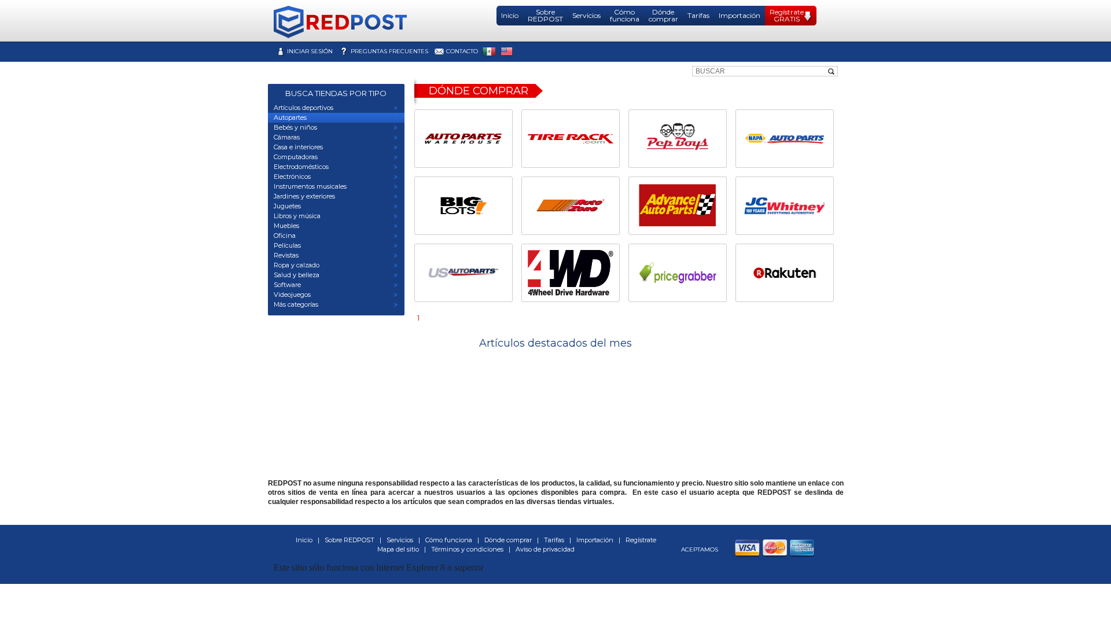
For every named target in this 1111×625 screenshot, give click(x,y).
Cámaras (287, 137)
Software (287, 285)
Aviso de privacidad (545, 549)
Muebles (286, 226)
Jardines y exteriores (304, 196)
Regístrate (641, 540)
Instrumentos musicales (310, 186)
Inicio (509, 15)
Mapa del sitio (398, 549)
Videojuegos (292, 295)
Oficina (285, 235)
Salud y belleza (296, 275)
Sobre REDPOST (545, 15)
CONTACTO (462, 51)
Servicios (586, 15)
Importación (739, 15)
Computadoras (296, 157)
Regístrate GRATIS (787, 15)
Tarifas (698, 15)
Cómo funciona (624, 15)
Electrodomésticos (301, 167)
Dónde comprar (663, 15)
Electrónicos (292, 176)
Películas (287, 245)
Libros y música (297, 216)
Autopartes (290, 117)
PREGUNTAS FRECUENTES (389, 51)
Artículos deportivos (303, 108)
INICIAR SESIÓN (310, 51)
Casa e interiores (298, 147)
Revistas (286, 255)
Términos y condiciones (467, 549)
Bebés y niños (295, 127)
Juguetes (287, 206)
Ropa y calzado (296, 265)
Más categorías (296, 304)
